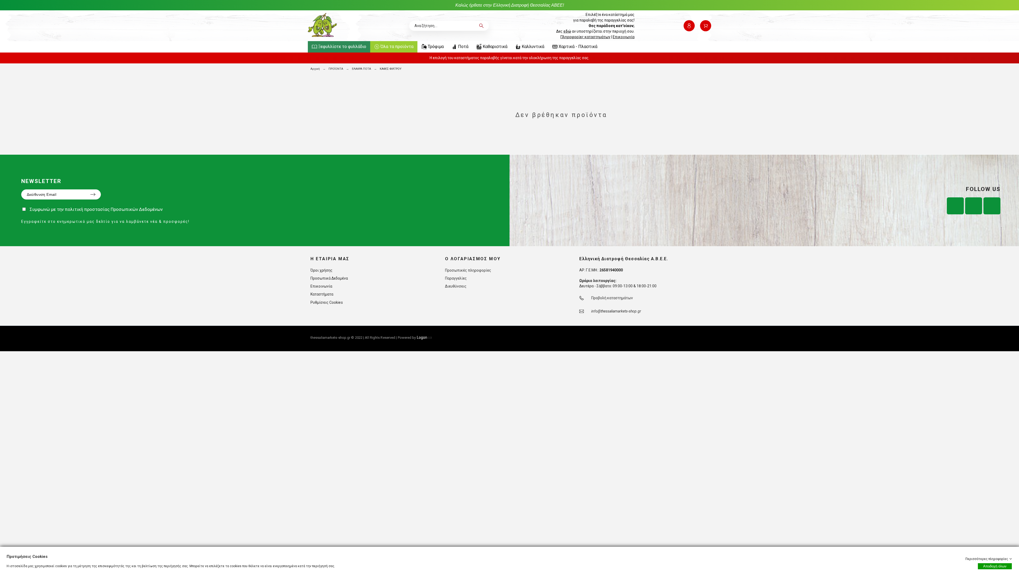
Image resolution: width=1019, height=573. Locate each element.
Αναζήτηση (482, 26)
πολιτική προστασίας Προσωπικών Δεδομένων (114, 209)
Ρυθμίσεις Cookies (326, 302)
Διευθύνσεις (456, 286)
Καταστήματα (321, 294)
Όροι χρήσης (321, 270)
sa (424, 337)
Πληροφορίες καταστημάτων (585, 37)
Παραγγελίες (456, 278)
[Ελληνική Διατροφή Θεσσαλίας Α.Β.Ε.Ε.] (322, 25)
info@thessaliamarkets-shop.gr (616, 311)
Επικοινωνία (623, 37)
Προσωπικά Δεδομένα (329, 278)
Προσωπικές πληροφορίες (468, 270)
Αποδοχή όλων (995, 566)
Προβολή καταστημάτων (612, 298)
